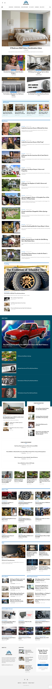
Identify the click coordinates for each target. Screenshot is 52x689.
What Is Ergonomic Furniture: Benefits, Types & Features (26, 457)
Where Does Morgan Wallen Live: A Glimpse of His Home (26, 536)
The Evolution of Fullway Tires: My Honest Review (28, 380)
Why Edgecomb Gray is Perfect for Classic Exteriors (42, 580)
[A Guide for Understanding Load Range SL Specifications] (26, 495)
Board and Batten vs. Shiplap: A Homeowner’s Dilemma (42, 594)
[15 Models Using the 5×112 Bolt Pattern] (26, 631)
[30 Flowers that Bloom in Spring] (9, 356)
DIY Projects (6, 102)
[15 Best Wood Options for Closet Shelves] (30, 601)
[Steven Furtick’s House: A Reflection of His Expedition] (42, 495)
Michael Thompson (39, 74)
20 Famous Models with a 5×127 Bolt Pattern (42, 638)
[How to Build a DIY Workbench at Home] (20, 107)
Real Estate (23, 126)
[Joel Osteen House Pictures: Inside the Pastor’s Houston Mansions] (11, 255)
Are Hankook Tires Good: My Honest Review (38, 94)
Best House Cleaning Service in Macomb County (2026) (6, 481)
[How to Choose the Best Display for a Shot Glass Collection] (31, 409)
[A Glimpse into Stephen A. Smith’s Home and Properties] (11, 185)
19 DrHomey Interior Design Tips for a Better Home (38, 72)
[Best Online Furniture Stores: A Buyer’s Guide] (6, 429)
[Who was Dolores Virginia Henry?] (7, 299)
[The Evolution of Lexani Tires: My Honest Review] (9, 393)
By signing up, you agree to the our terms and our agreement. (43, 668)
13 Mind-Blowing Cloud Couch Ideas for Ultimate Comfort (17, 594)
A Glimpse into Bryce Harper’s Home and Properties (32, 170)
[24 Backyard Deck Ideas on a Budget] (19, 474)
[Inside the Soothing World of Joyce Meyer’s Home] (11, 227)
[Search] (49, 7)
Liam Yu (39, 95)
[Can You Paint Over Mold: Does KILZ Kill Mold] (8, 107)
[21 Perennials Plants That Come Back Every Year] (45, 474)
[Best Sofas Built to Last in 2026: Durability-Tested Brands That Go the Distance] (13, 408)
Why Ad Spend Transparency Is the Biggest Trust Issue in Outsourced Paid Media (44, 553)
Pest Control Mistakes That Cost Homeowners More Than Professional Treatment (29, 659)
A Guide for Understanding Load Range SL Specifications (25, 503)
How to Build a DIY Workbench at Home (20, 113)
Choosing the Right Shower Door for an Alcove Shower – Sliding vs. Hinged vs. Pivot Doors (42, 587)
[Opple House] (26, 3)
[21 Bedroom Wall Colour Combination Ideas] (26, 28)
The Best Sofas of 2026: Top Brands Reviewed (16, 423)
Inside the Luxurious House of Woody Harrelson (34, 128)
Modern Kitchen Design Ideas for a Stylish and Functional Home (29, 652)
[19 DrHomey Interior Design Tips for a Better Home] (38, 63)
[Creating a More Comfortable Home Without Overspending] (31, 417)
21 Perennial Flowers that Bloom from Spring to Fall (32, 481)
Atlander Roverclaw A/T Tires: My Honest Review (28, 368)
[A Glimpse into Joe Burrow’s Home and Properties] (42, 511)
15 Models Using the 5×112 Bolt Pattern (25, 638)
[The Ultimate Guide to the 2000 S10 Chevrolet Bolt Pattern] (26, 334)
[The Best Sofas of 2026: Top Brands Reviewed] (6, 424)
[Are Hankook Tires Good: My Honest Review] (38, 85)
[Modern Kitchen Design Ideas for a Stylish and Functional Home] (21, 651)
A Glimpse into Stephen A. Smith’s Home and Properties (34, 184)
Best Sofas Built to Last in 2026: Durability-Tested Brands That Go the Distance (13, 418)
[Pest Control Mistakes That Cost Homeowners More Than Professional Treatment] (21, 659)
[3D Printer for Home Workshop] (13, 551)
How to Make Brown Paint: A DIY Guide (26, 463)
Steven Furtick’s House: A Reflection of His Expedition (42, 503)
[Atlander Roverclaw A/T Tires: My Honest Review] (9, 368)
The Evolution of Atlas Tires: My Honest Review (25, 622)
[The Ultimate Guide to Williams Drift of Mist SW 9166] (5, 588)
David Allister (5, 346)
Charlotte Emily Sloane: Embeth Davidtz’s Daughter (13, 72)
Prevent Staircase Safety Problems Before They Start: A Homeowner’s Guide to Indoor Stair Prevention (29, 668)
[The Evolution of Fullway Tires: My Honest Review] (9, 381)
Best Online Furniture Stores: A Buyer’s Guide (16, 428)
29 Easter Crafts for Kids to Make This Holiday (43, 113)
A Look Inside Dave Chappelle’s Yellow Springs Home (34, 212)
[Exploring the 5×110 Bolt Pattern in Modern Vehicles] (42, 615)
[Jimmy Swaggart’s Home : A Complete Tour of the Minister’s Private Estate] (11, 199)
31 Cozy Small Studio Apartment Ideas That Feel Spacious (21, 308)
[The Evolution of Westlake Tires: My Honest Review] (13, 85)
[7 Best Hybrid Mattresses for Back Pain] (31, 425)
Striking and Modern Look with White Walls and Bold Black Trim (17, 580)
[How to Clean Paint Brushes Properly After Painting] (32, 107)
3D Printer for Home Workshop (8, 560)
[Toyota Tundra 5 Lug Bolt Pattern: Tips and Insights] (9, 631)
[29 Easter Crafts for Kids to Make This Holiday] (44, 107)
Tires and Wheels (4, 620)
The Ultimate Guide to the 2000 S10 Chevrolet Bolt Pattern (25, 345)
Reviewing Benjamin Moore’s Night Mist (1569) (42, 536)
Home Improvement (26, 45)
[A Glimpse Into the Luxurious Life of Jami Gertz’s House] (11, 157)
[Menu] (2, 7)
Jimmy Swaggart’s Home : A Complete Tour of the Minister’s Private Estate (35, 198)
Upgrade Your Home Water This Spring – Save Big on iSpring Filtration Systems (42, 433)
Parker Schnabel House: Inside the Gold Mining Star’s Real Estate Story (34, 240)
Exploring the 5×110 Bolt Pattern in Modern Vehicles (42, 622)
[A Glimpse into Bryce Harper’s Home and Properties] (11, 171)
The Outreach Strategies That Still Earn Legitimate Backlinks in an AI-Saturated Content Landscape (32, 554)
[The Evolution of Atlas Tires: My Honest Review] (26, 615)
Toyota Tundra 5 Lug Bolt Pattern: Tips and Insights (9, 638)
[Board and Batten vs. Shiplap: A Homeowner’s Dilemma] (30, 594)
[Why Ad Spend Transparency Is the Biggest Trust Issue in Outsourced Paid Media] (44, 548)
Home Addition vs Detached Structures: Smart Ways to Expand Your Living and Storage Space (26, 451)
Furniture (4, 415)
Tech (3, 543)
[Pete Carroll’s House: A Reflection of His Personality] (5, 601)
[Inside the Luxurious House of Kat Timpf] (11, 143)
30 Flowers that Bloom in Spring (24, 356)
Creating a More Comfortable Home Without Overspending (42, 417)
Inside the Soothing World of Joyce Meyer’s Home (35, 226)
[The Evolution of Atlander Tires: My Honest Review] (26, 278)
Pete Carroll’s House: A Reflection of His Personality (16, 600)
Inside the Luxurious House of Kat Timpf (32, 142)
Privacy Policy (46, 668)
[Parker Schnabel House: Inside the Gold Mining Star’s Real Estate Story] (11, 241)
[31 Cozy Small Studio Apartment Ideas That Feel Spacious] (7, 309)
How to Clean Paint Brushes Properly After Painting (31, 113)
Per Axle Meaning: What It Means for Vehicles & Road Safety (9, 622)
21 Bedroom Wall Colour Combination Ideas (26, 48)
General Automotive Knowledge (40, 620)
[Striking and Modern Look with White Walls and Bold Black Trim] (5, 580)
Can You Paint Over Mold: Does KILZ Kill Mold (8, 113)
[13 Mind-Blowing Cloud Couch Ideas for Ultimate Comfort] (5, 594)
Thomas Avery (24, 447)
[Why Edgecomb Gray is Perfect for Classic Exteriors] (30, 580)
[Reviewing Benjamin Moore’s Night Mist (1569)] (42, 529)
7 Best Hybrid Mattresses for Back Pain (41, 425)
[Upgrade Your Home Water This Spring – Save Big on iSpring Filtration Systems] (31, 433)
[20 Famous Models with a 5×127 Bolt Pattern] (42, 631)
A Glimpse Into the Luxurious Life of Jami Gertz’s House (34, 156)
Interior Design (37, 534)
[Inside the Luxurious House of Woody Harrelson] (11, 129)
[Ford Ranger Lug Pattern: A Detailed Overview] (9, 495)
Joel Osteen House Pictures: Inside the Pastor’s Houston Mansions (34, 254)
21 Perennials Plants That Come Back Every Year (45, 481)
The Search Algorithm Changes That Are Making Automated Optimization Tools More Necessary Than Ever (32, 568)
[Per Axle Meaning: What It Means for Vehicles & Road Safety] (9, 615)
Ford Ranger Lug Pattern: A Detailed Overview (7, 503)
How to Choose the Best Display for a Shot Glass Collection (42, 409)
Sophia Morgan (14, 74)
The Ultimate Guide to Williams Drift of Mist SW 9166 (17, 588)
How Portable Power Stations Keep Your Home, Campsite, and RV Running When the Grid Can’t (44, 568)
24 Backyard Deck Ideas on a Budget (18, 480)
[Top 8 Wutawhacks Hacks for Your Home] (7, 304)
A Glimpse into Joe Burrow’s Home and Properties (42, 519)
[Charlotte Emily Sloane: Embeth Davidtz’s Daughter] (13, 63)
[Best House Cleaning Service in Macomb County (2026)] (7, 474)
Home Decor (5, 576)
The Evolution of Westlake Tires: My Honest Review (13, 95)
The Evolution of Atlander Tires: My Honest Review (14, 293)
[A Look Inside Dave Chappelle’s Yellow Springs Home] (11, 213)
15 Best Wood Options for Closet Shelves (42, 600)
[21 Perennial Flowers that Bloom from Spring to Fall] (32, 474)
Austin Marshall (13, 583)
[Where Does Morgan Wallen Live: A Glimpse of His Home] (26, 529)
